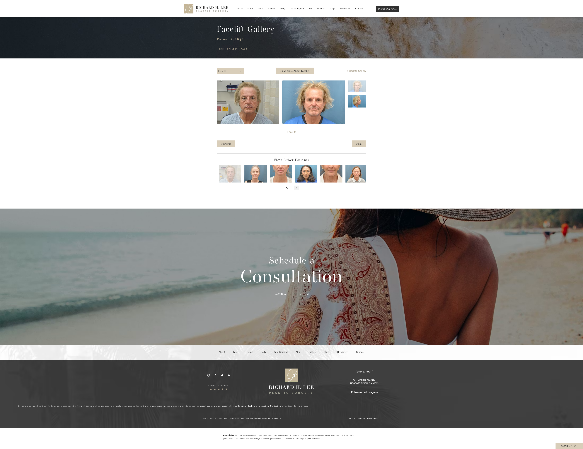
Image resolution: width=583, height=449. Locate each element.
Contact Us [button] (569, 446)
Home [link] (240, 8)
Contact (274, 406)
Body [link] (282, 8)
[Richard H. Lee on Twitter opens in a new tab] (222, 375)
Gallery (232, 49)
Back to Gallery (357, 71)
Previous (226, 143)
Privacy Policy (373, 418)
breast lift (227, 406)
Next (359, 143)
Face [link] (260, 8)
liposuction (263, 406)
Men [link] (311, 8)
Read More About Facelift (294, 71)
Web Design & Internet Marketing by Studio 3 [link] (261, 418)
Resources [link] (344, 8)
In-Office (280, 294)
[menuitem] (240, 8)
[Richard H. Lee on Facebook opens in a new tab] (215, 375)
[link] (218, 387)
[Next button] (296, 188)
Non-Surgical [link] (297, 8)
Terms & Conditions (356, 418)
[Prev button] (286, 188)
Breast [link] (271, 8)
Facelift (291, 132)
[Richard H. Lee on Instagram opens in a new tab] (208, 375)
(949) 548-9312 (313, 438)
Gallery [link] (320, 8)
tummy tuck (246, 406)
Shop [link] (332, 8)
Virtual (304, 294)
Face (244, 49)
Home (220, 49)
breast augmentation (210, 406)
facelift (236, 406)
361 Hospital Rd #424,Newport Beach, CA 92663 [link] (364, 382)
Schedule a (291, 272)
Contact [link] (359, 8)
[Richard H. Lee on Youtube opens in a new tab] (229, 375)
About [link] (250, 8)
